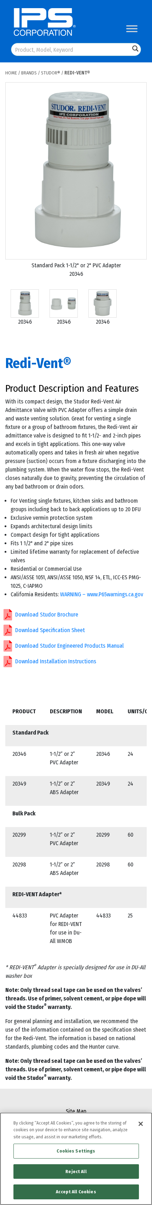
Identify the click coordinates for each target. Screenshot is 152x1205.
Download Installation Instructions (55, 661)
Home (11, 73)
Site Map (76, 1111)
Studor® (50, 73)
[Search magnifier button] (135, 48)
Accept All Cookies (76, 1191)
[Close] (140, 1124)
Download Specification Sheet (50, 630)
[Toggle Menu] (132, 28)
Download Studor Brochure (46, 614)
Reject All (75, 1171)
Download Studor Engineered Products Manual (69, 645)
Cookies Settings (76, 1151)
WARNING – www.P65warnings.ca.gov (101, 594)
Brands (29, 73)
